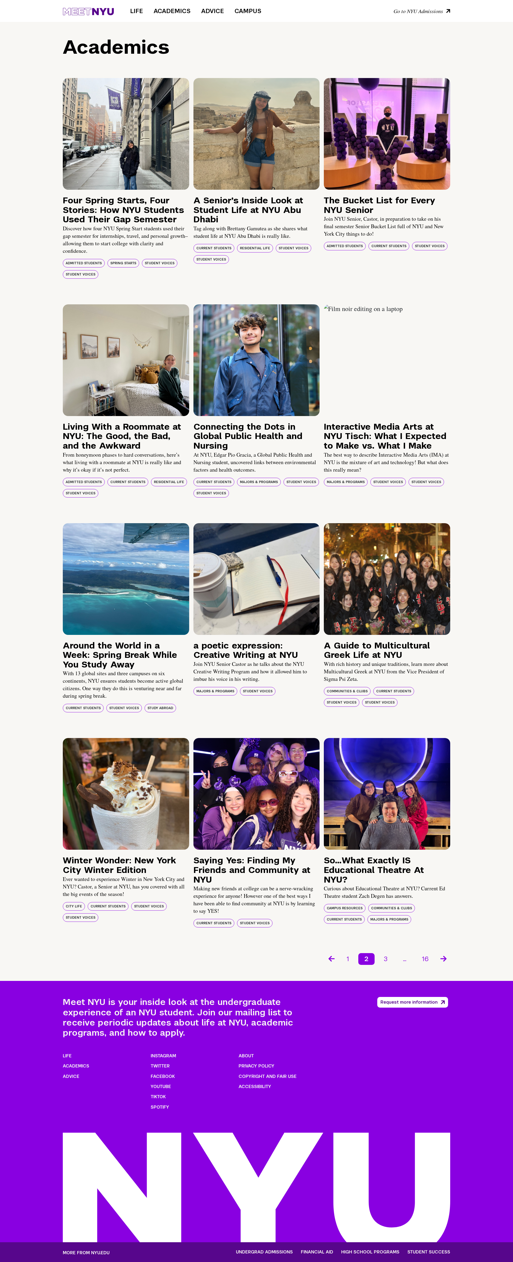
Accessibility (255, 1086)
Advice (212, 11)
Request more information (409, 1002)
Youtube (161, 1086)
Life (136, 11)
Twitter (160, 1066)
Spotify (160, 1107)
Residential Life (255, 248)
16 (425, 959)
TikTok (158, 1097)
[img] (126, 134)
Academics (172, 11)
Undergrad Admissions (264, 1252)
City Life (74, 906)
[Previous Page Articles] (331, 958)
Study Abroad (160, 708)
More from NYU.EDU (86, 1253)
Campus (248, 11)
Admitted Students (84, 263)
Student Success (428, 1252)
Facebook (163, 1076)
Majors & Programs (259, 482)
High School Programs (370, 1252)
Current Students (213, 248)
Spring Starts (123, 263)
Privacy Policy (256, 1066)
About (246, 1056)
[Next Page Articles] (444, 958)
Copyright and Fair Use (268, 1076)
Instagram (163, 1056)
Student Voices (159, 263)
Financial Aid (317, 1252)
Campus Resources (345, 908)
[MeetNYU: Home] (88, 10)
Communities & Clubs (347, 691)
